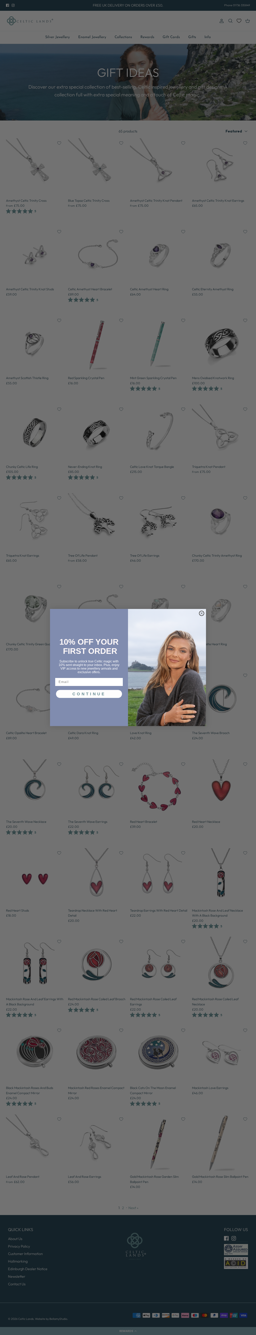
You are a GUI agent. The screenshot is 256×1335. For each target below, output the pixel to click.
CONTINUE (89, 694)
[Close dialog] (201, 613)
